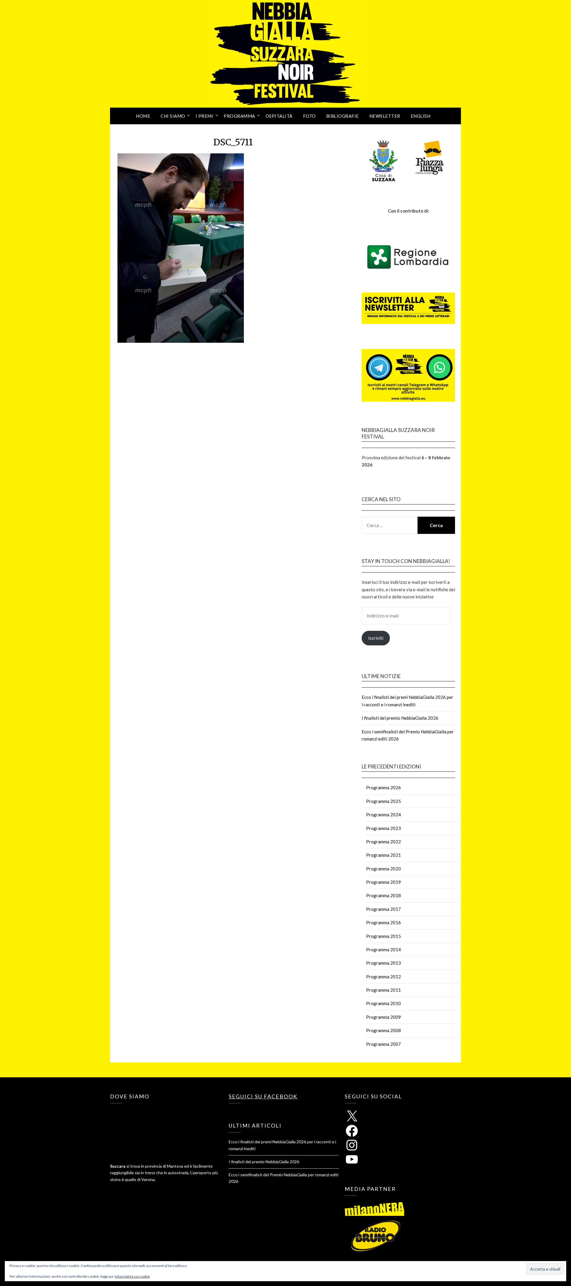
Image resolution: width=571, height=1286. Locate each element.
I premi (205, 116)
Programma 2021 (383, 855)
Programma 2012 (383, 976)
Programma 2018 (383, 895)
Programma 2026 (383, 787)
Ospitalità (279, 116)
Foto (309, 116)
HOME (143, 116)
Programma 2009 (383, 1017)
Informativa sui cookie (132, 1276)
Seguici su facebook (263, 1096)
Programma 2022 (383, 841)
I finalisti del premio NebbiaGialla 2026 (400, 718)
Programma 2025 (383, 801)
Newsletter (384, 116)
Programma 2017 (383, 909)
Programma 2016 (383, 922)
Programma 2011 (383, 990)
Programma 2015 (383, 936)
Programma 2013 (383, 963)
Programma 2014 (383, 949)
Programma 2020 (383, 868)
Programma (239, 116)
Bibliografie (342, 116)
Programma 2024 (383, 814)
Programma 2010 (383, 1003)
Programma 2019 (383, 882)
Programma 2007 (383, 1044)
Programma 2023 (383, 828)
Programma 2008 (383, 1030)
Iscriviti (375, 638)
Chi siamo (173, 116)
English (421, 116)
